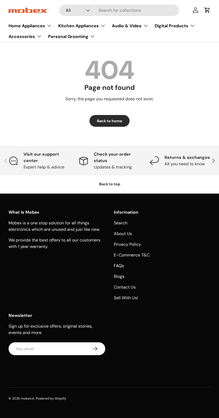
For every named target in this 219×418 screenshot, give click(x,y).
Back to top (109, 184)
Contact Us (125, 287)
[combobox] (119, 10)
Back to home (109, 120)
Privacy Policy (127, 244)
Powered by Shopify (51, 398)
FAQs (119, 266)
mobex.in (27, 398)
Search (120, 223)
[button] (207, 10)
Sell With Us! (126, 298)
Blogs (119, 276)
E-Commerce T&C (132, 255)
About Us (123, 233)
